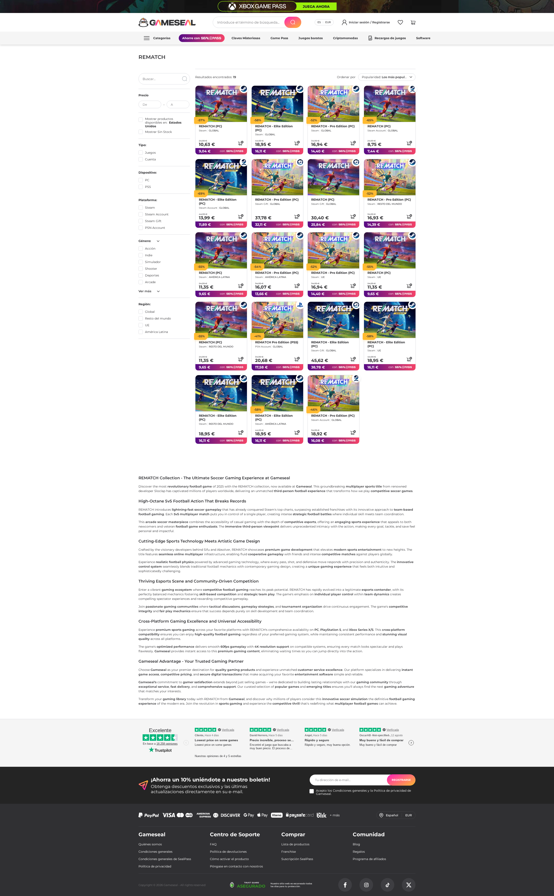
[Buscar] (292, 22)
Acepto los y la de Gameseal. (363, 792)
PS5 (148, 187)
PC (147, 180)
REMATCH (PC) (210, 126)
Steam (150, 208)
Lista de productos (295, 844)
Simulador (153, 262)
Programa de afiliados (369, 859)
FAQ (213, 844)
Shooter (151, 269)
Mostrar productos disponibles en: (163, 122)
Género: (145, 241)
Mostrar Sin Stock (158, 132)
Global (150, 312)
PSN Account (155, 228)
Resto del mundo (158, 318)
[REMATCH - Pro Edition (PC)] (333, 104)
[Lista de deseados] (400, 23)
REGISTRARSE (401, 779)
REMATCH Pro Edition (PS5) (276, 342)
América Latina (156, 332)
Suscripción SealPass (297, 859)
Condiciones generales (350, 791)
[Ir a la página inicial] (167, 22)
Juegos (150, 153)
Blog (356, 844)
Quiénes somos (150, 844)
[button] (413, 23)
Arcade (150, 282)
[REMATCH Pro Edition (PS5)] (277, 320)
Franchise (288, 852)
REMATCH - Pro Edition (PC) (333, 126)
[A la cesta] (240, 143)
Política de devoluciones (228, 852)
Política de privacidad (390, 791)
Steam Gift (153, 221)
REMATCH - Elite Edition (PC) (274, 128)
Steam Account (157, 214)
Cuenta (150, 159)
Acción (150, 248)
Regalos (359, 852)
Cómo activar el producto (229, 859)
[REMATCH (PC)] (221, 104)
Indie (148, 255)
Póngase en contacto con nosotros (236, 866)
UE (147, 325)
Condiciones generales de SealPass (164, 859)
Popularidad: (386, 77)
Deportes (152, 275)
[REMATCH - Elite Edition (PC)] (277, 104)
